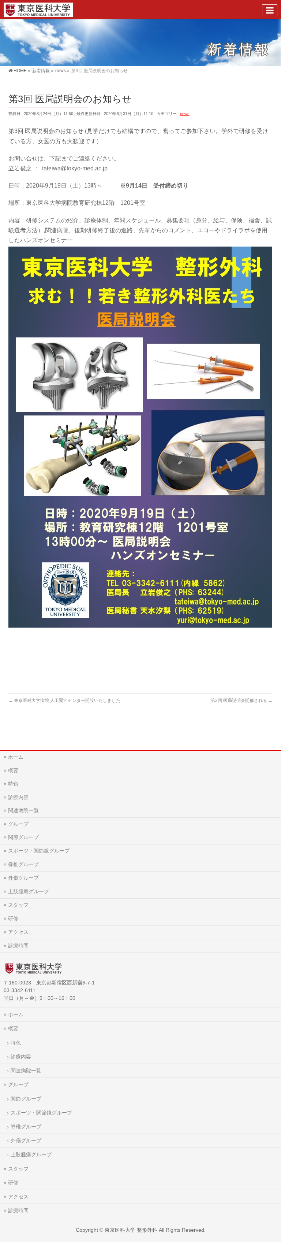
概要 (13, 770)
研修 (13, 918)
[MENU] (269, 10)
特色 (13, 784)
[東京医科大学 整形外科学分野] (38, 9)
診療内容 (18, 797)
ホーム (15, 757)
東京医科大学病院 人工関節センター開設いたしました (64, 700)
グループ (18, 824)
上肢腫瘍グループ (28, 891)
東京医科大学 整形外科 (131, 1230)
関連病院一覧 (23, 810)
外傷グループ (23, 878)
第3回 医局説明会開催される (242, 700)
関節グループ (23, 837)
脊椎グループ (23, 864)
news (185, 113)
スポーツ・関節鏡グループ (39, 851)
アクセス (18, 932)
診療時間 (18, 946)
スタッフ (18, 905)
